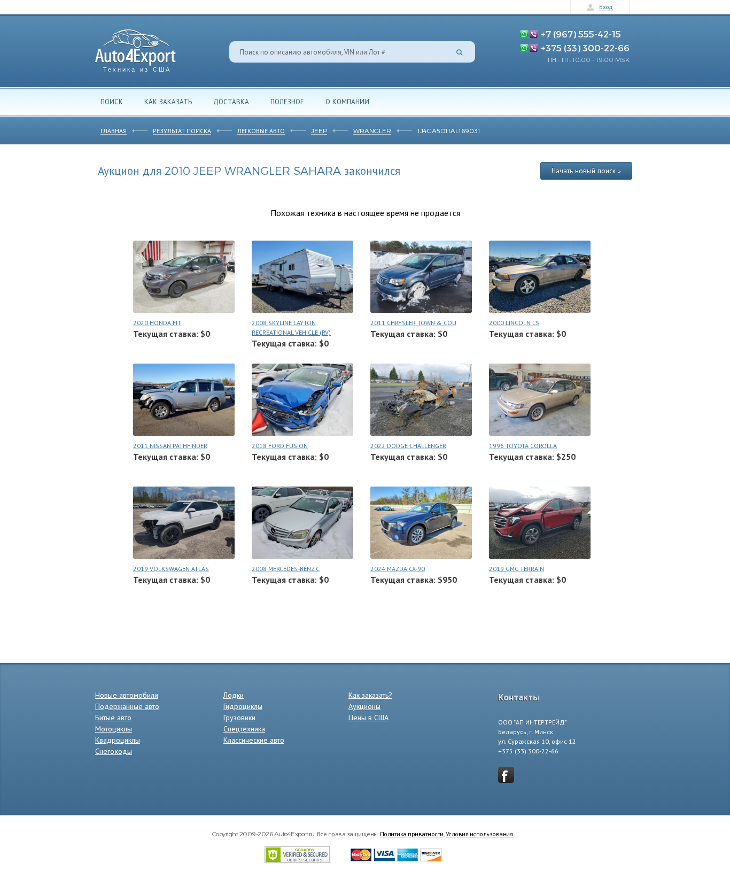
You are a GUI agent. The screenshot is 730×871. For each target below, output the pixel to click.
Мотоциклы (113, 729)
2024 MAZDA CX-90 (397, 569)
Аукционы (364, 706)
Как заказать (168, 101)
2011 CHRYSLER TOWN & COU (413, 323)
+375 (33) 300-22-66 (585, 47)
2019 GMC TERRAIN (516, 569)
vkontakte (506, 775)
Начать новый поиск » (586, 170)
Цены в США (368, 717)
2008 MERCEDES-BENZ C (286, 569)
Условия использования (479, 833)
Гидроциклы (242, 706)
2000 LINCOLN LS (514, 323)
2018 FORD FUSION (280, 446)
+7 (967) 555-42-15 (581, 33)
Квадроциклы (117, 740)
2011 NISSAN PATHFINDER (170, 446)
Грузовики (239, 717)
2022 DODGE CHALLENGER (408, 446)
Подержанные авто (127, 706)
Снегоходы (113, 751)
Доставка (231, 101)
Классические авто (253, 740)
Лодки (233, 695)
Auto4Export (135, 47)
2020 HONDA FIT (157, 323)
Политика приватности (412, 833)
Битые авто (113, 717)
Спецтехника (244, 729)
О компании (347, 101)
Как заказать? (370, 695)
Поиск (111, 101)
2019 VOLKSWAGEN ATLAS (171, 569)
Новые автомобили (126, 695)
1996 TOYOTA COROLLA (523, 446)
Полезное (287, 101)
